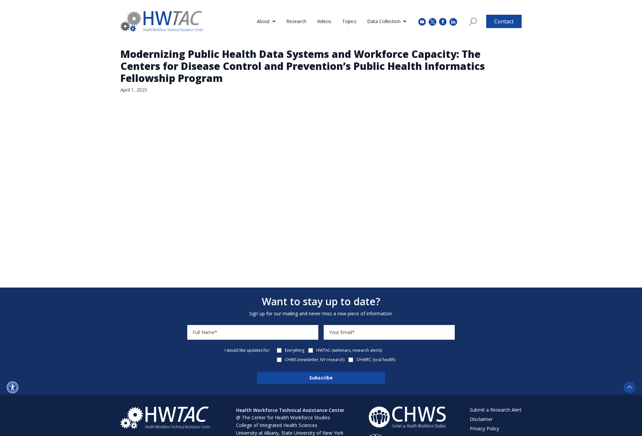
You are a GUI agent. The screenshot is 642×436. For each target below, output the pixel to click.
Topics (349, 21)
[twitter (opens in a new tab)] (432, 21)
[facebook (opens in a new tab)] (443, 21)
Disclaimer (481, 419)
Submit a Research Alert (496, 410)
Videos (324, 21)
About (263, 21)
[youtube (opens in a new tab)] (422, 21)
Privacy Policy (484, 428)
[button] (12, 387)
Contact (504, 21)
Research (296, 21)
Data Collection (384, 21)
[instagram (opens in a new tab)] (453, 21)
